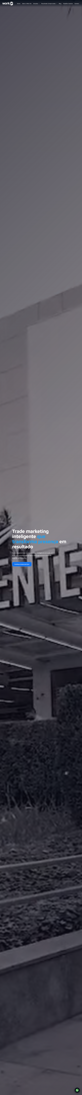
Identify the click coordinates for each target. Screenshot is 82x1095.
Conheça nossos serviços (21, 564)
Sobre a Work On (26, 3)
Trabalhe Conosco (68, 3)
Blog (60, 3)
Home (18, 3)
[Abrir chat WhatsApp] (77, 1090)
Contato (77, 3)
